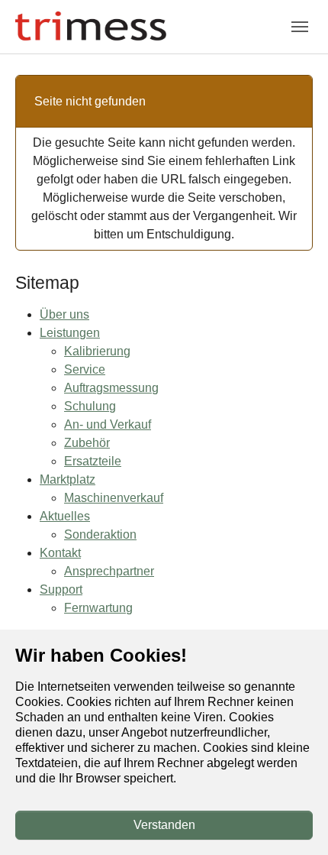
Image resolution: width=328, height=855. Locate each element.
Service (84, 369)
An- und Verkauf (107, 424)
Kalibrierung (97, 351)
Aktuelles (65, 516)
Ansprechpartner (109, 571)
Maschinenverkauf (113, 497)
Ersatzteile (92, 461)
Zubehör (87, 442)
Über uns (64, 314)
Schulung (90, 406)
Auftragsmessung (111, 387)
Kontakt (60, 552)
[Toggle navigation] (300, 27)
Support (61, 589)
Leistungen (70, 332)
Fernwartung (98, 607)
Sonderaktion (100, 534)
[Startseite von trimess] (90, 26)
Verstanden (164, 824)
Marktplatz (67, 479)
